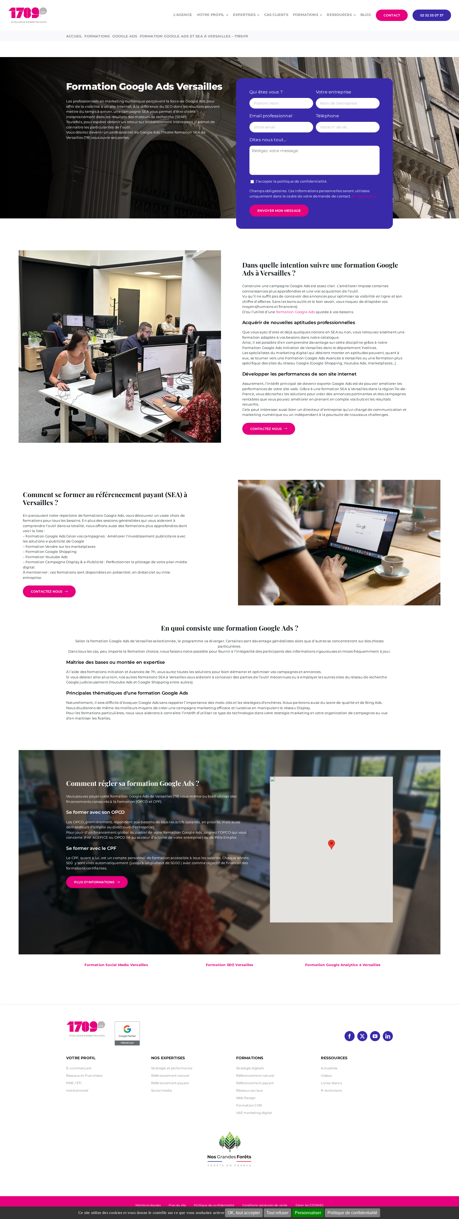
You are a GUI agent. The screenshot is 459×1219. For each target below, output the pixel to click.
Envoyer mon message (279, 211)
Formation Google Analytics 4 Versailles (343, 965)
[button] (331, 845)
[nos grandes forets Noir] (229, 1129)
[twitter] (362, 1036)
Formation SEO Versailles (229, 965)
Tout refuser (277, 1213)
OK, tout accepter (244, 1213)
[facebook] (350, 1036)
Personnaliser (308, 1213)
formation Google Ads (295, 312)
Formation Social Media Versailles (116, 965)
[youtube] (375, 1036)
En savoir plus (364, 196)
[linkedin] (388, 1036)
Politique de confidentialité (352, 1213)
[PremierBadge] (127, 1022)
